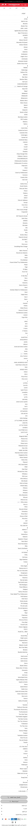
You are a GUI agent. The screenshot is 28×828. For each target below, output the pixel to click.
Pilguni (25, 610)
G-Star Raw (24, 276)
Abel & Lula (24, 21)
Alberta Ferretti (23, 40)
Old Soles (24, 557)
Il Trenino (24, 331)
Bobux (25, 107)
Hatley (25, 305)
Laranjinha (24, 392)
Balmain (25, 74)
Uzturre (25, 753)
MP (26, 521)
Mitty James (22, 502)
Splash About (23, 686)
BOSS (25, 114)
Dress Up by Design (22, 209)
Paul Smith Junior (22, 582)
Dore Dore (24, 205)
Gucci (25, 297)
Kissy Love (24, 379)
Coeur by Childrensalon (21, 172)
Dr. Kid (25, 207)
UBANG (25, 749)
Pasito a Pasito (23, 575)
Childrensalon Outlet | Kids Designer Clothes (14, 5)
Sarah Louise (24, 656)
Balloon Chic (24, 72)
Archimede (24, 59)
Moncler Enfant (23, 509)
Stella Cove (24, 689)
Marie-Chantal (23, 457)
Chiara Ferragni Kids (22, 154)
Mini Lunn (24, 476)
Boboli (25, 105)
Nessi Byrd (24, 541)
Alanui (25, 38)
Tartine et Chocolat (22, 707)
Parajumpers (24, 573)
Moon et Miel (23, 516)
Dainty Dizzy (23, 184)
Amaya (25, 47)
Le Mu (25, 397)
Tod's (26, 728)
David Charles (23, 186)
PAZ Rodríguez (23, 584)
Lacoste (25, 385)
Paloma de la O (23, 568)
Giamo (25, 280)
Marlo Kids (24, 460)
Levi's (25, 406)
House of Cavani (23, 310)
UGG (26, 751)
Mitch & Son (24, 499)
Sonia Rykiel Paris (22, 677)
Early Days (24, 218)
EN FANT (24, 239)
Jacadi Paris (24, 337)
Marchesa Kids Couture (21, 453)
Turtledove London (22, 735)
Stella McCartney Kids (21, 691)
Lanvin (25, 387)
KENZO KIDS (23, 369)
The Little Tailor (23, 714)
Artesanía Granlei (22, 61)
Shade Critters (23, 665)
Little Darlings (23, 418)
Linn (26, 416)
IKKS (26, 326)
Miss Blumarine (23, 495)
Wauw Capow (23, 768)
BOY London (24, 119)
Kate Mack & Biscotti (21, 365)
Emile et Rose (23, 235)
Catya (25, 144)
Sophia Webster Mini (21, 679)
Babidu (25, 67)
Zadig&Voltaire (23, 785)
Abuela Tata (24, 26)
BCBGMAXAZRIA (22, 84)
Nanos (25, 532)
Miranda (25, 492)
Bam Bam (24, 77)
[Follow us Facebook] (15, 822)
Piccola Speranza (22, 608)
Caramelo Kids (23, 133)
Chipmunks (24, 165)
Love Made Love (23, 430)
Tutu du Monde (23, 740)
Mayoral (25, 462)
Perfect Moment (23, 591)
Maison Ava (24, 438)
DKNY (25, 198)
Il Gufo (25, 328)
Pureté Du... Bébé (22, 631)
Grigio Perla (24, 294)
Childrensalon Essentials (21, 161)
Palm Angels (24, 566)
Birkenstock (24, 98)
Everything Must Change (20, 246)
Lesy (26, 404)
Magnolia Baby (23, 436)
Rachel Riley (24, 636)
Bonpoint (24, 110)
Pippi (26, 613)
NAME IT (24, 529)
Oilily (25, 555)
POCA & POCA (23, 620)
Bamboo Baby (23, 79)
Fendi (26, 257)
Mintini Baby (23, 485)
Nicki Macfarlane (22, 544)
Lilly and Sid (24, 413)
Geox (26, 278)
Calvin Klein (24, 128)
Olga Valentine (23, 559)
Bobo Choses (23, 103)
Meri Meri (24, 469)
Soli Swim (24, 675)
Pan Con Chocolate (22, 570)
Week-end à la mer (22, 773)
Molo (25, 507)
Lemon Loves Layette (21, 402)
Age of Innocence (22, 33)
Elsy (26, 232)
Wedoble (25, 771)
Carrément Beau (23, 140)
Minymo (25, 490)
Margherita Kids (23, 455)
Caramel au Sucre (22, 130)
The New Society (22, 719)
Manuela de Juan (23, 445)
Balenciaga (24, 70)
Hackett (25, 303)
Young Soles (24, 777)
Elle (26, 228)
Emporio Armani (23, 237)
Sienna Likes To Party (21, 668)
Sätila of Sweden (22, 701)
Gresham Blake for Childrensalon (18, 290)
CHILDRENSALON (22, 158)
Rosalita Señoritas (22, 652)
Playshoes (24, 617)
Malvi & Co (24, 441)
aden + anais (24, 28)
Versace (25, 762)
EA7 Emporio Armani (21, 216)
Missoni (25, 497)
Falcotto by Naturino (21, 253)
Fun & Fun (24, 271)
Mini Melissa (23, 478)
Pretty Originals (23, 627)
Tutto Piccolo (23, 738)
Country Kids (23, 177)
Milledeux (24, 474)
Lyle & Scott (24, 432)
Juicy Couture (23, 356)
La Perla (25, 383)
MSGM (25, 523)
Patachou (24, 577)
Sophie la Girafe (23, 682)
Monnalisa (24, 511)
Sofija (25, 672)
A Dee (25, 19)
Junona (25, 358)
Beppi (25, 91)
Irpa (26, 333)
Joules (25, 351)
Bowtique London (22, 117)
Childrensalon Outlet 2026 (8, 825)
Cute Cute (24, 179)
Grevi (26, 292)
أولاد (4, 8)
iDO (26, 324)
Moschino (24, 518)
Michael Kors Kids (22, 471)
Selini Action (24, 661)
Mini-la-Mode (23, 483)
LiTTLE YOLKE (23, 425)
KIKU (25, 374)
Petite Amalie (23, 601)
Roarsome (24, 643)
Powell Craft (24, 624)
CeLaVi (25, 149)
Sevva (25, 663)
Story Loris (24, 696)
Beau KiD (24, 89)
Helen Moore (23, 308)
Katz (26, 367)
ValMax (25, 757)
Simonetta (24, 670)
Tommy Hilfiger (23, 730)
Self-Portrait (24, 658)
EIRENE (25, 220)
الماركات (23, 8)
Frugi (26, 267)
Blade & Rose (23, 100)
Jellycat (25, 344)
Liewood (25, 409)
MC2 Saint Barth (23, 464)
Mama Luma (24, 443)
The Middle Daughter (21, 716)
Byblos (25, 124)
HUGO (25, 315)
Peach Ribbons (23, 587)
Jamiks (25, 342)
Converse (25, 175)
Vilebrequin (24, 764)
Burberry (25, 121)
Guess (25, 299)
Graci (26, 287)
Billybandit (24, 96)
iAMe (25, 321)
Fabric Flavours (23, 250)
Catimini (25, 142)
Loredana (25, 427)
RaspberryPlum (23, 640)
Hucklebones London (21, 312)
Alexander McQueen (21, 42)
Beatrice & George (20, 86)
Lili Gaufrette (23, 411)
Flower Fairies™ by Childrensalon (18, 262)
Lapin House (24, 390)
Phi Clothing (24, 603)
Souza (25, 684)
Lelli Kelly (24, 399)
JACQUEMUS (23, 339)
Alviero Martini (23, 45)
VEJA (26, 760)
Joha (26, 349)
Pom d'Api (24, 622)
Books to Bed (23, 112)
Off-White (24, 552)
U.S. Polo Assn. (23, 746)
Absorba (25, 23)
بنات (10, 8)
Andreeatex (24, 54)
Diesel (25, 195)
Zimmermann (23, 787)
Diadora (25, 193)
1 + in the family (23, 791)
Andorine (25, 52)
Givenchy (24, 283)
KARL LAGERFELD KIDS (20, 362)
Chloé (25, 168)
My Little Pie (23, 525)
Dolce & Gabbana (22, 200)
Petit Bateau (24, 596)
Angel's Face (24, 56)
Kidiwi (25, 372)
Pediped (25, 589)
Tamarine (25, 705)
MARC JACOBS (23, 450)
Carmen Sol (24, 137)
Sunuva (25, 698)
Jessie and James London (20, 346)
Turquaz (25, 733)
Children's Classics (22, 156)
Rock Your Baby (23, 647)
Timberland (24, 723)
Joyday (24, 353)
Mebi (26, 467)
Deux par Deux (23, 188)
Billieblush (24, 93)
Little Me (24, 423)
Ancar (25, 49)
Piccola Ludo (23, 606)
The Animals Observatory (20, 709)
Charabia (25, 151)
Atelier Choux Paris (22, 63)
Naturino (25, 536)
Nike (26, 546)
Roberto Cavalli (23, 645)
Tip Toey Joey (23, 726)
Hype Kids (24, 317)
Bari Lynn (24, 81)
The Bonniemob (23, 712)
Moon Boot (24, 514)
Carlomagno (24, 135)
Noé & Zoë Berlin (22, 548)
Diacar (25, 191)
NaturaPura (24, 534)
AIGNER (25, 35)
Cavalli (25, 147)
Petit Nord (24, 599)
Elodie (25, 230)
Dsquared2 (24, 212)
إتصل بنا (25, 808)
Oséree (25, 562)
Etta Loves (24, 244)
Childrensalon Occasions (20, 163)
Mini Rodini (24, 481)
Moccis (25, 504)
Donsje (25, 202)
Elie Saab (25, 225)
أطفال (16, 8)
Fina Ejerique (24, 260)
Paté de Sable (23, 580)
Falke (26, 255)
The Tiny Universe (22, 721)
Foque (25, 264)
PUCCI (25, 629)
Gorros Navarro (23, 285)
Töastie (25, 742)
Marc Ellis (24, 448)
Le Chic (25, 394)
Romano (25, 650)
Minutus (25, 488)
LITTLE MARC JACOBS (21, 420)
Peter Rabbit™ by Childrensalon (19, 594)
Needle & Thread (22, 539)
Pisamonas (24, 615)
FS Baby (25, 269)
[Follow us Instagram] (12, 822)
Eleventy (25, 223)
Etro (26, 242)
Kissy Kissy (24, 376)
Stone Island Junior (22, 694)
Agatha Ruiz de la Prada (21, 30)
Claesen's (24, 170)
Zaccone (25, 782)
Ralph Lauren (24, 638)
